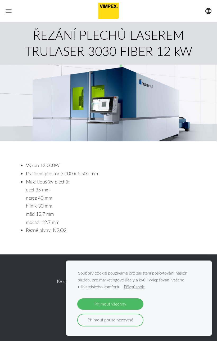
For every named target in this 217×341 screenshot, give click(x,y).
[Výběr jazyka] (208, 11)
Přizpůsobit (134, 287)
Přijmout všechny (110, 304)
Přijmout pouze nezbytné (110, 320)
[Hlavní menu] (8, 11)
